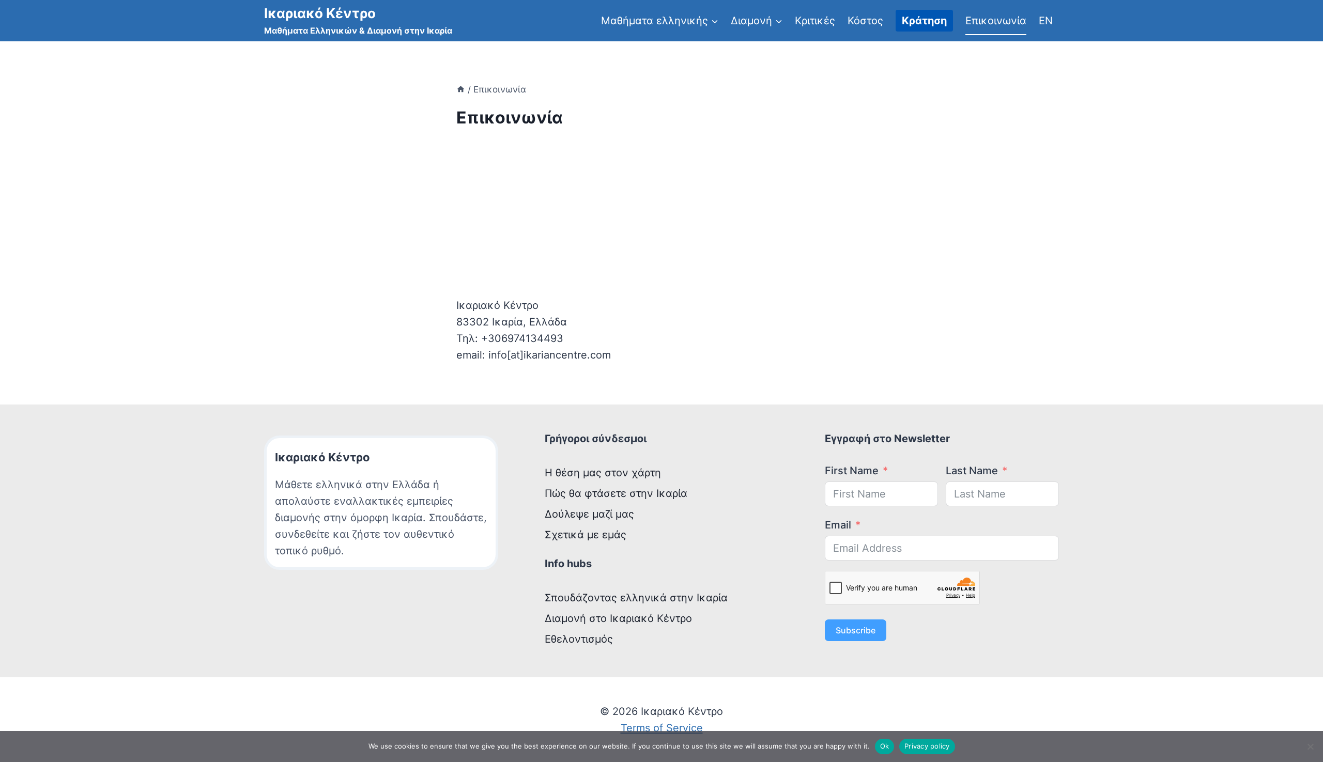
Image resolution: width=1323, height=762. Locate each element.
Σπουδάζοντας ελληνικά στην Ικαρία (636, 598)
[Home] (460, 89)
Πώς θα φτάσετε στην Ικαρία (616, 493)
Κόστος (865, 20)
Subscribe (855, 630)
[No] (1310, 746)
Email (838, 525)
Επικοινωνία (995, 20)
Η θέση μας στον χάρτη (603, 472)
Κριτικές (815, 20)
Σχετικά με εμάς (585, 534)
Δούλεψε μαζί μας (589, 514)
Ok (884, 746)
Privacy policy (927, 746)
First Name (852, 470)
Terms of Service (662, 728)
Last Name (972, 470)
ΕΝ (1046, 20)
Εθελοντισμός (579, 639)
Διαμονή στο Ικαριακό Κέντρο (618, 618)
